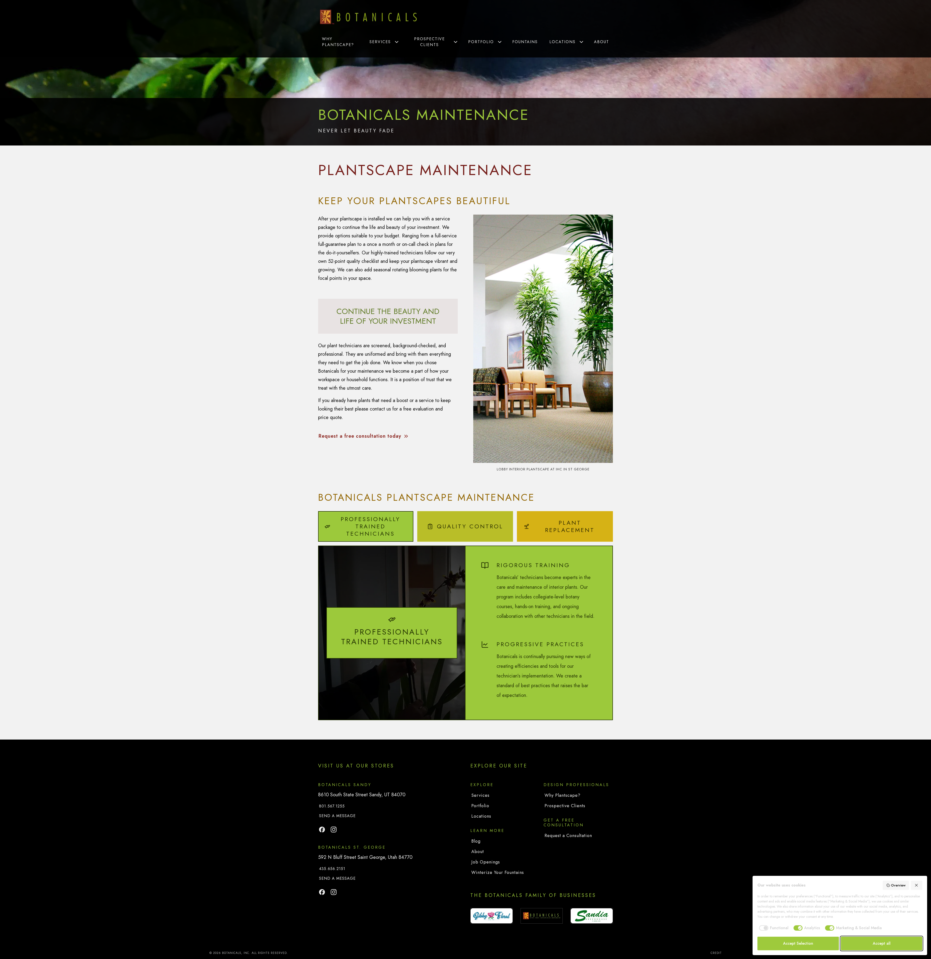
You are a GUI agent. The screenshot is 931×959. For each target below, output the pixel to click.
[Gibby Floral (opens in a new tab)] (492, 915)
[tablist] (465, 526)
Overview (898, 885)
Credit (716, 953)
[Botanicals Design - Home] (368, 17)
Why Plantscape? (338, 42)
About (601, 42)
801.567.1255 (332, 806)
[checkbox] (772, 928)
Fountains (525, 42)
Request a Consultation (568, 835)
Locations (562, 42)
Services (380, 42)
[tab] (365, 526)
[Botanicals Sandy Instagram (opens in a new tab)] (333, 829)
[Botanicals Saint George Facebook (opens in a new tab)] (322, 892)
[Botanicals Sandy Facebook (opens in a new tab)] (322, 829)
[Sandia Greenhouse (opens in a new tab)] (592, 915)
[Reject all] (917, 885)
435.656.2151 (332, 868)
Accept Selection (798, 943)
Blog (476, 841)
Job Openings (485, 862)
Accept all (882, 943)
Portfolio (481, 42)
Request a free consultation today (359, 436)
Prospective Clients (429, 42)
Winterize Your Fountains (497, 872)
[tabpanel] (465, 633)
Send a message (338, 816)
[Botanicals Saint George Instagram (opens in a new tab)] (333, 892)
